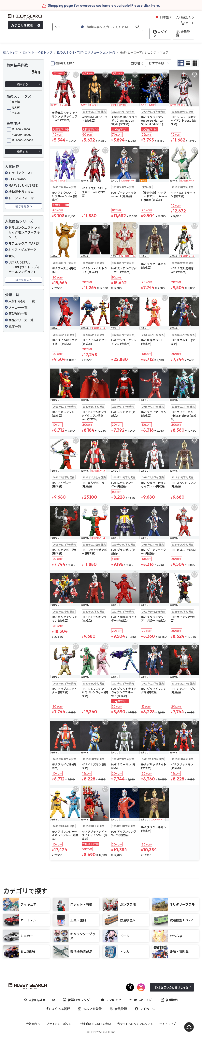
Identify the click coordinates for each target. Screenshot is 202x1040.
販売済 (16, 101)
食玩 (11, 255)
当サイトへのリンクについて (135, 1023)
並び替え (137, 63)
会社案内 (31, 1023)
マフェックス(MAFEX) (24, 243)
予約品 (16, 113)
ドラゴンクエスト (21, 172)
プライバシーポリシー (60, 1023)
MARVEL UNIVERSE (23, 185)
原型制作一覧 (17, 313)
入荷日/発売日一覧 (21, 301)
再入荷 (16, 107)
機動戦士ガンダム (21, 191)
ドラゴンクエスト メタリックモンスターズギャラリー (24, 232)
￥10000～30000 (22, 140)
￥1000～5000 (21, 129)
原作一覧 (14, 326)
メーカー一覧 (17, 307)
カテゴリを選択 (22, 25)
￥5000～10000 (21, 134)
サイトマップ (167, 1023)
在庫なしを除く (65, 63)
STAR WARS (17, 179)
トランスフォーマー (22, 198)
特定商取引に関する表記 (95, 1023)
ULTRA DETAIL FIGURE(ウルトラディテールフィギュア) (24, 267)
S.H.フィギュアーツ (22, 249)
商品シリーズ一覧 (21, 319)
